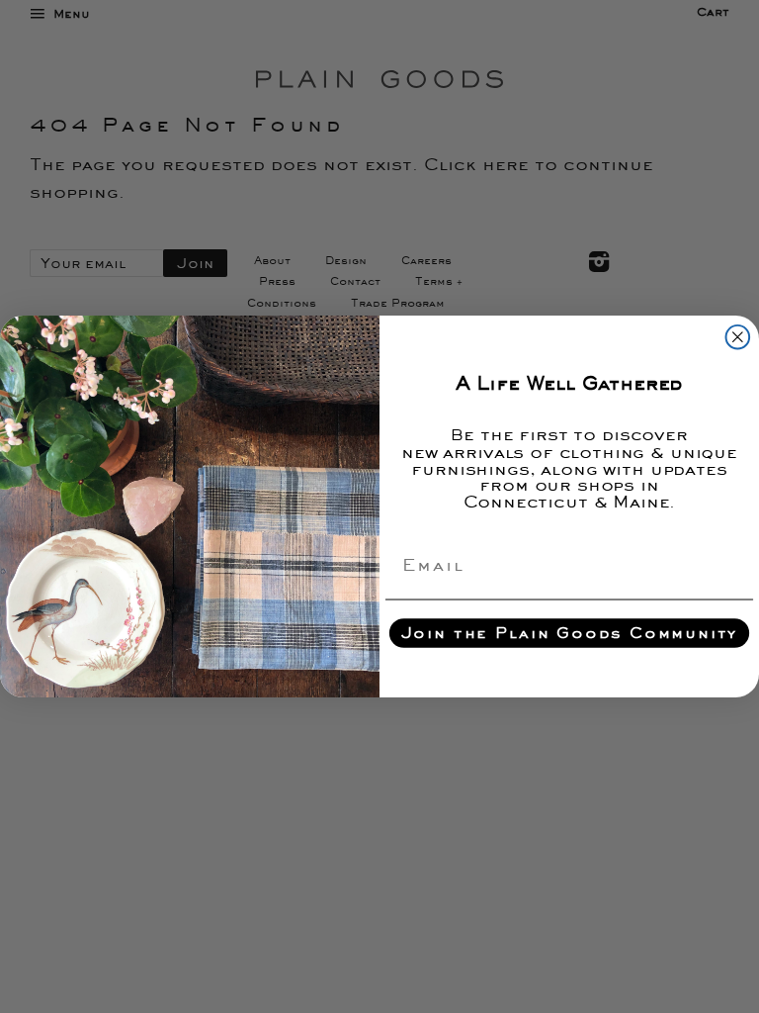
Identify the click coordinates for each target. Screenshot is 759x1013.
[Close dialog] (738, 337)
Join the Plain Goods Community (569, 633)
